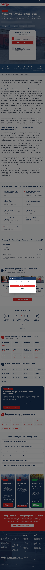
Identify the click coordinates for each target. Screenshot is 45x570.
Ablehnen (22, 288)
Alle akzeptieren (22, 285)
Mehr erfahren (29, 282)
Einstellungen (22, 291)
